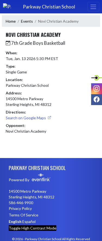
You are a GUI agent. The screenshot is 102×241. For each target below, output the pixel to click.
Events (27, 21)
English (15, 221)
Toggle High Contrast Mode (32, 228)
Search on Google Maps (26, 117)
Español (29, 221)
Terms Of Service (23, 215)
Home (11, 21)
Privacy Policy (20, 208)
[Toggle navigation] (93, 6)
